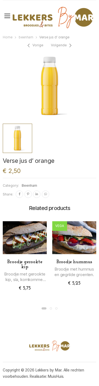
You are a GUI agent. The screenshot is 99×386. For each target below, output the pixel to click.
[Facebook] (19, 194)
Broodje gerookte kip (24, 264)
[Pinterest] (28, 194)
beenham (26, 37)
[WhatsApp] (45, 194)
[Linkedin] (36, 194)
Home (7, 37)
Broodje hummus (74, 262)
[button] (44, 308)
